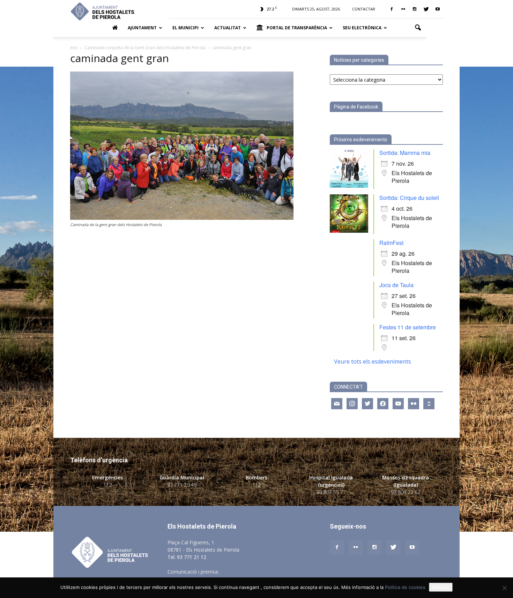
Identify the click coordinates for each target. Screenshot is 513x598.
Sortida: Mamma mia (404, 153)
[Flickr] (403, 9)
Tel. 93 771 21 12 (187, 557)
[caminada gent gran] (181, 218)
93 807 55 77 (331, 492)
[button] (417, 28)
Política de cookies (405, 587)
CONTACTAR (363, 9)
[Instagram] (414, 9)
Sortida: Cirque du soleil (409, 198)
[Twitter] (426, 9)
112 (107, 484)
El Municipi (185, 28)
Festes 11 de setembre (407, 327)
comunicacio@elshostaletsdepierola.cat (265, 571)
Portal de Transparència (297, 28)
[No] (504, 587)
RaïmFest (391, 243)
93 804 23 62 (405, 492)
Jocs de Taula (396, 285)
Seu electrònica (362, 28)
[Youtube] (437, 9)
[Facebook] (391, 9)
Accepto (441, 587)
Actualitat (227, 28)
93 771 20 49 (181, 484)
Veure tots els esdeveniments (372, 361)
